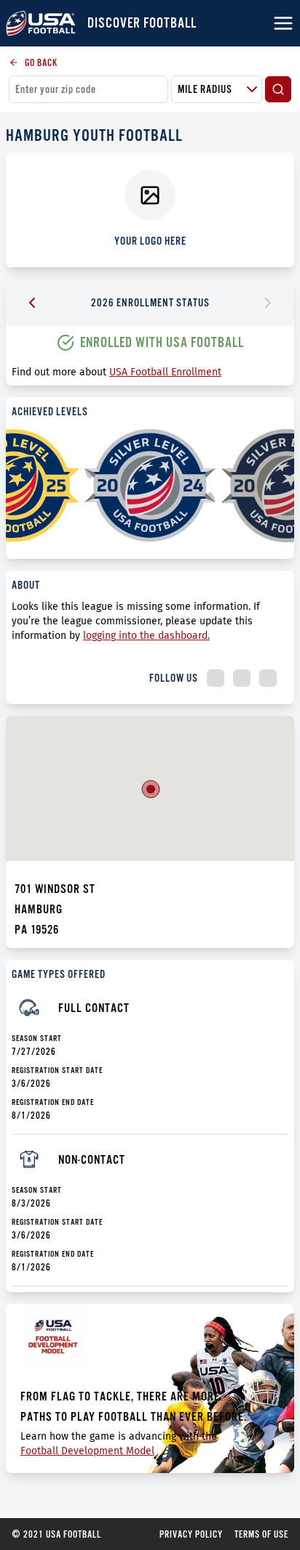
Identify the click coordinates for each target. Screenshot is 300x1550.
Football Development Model (87, 1451)
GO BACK (41, 62)
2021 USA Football (56, 1534)
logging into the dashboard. (146, 635)
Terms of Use (261, 1534)
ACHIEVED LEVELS (50, 411)
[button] (150, 789)
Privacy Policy (191, 1534)
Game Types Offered (59, 974)
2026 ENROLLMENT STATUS (150, 302)
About (26, 585)
